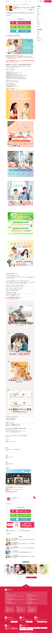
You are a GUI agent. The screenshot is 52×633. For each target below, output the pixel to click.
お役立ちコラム (38, 23)
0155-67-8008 (19, 611)
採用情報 (13, 627)
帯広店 (37, 17)
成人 (18, 1)
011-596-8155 (29, 596)
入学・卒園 (29, 1)
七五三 (26, 1)
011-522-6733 (8, 600)
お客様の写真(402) (39, 40)
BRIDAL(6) (38, 34)
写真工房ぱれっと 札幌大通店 (9, 598)
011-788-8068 (29, 603)
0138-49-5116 (30, 611)
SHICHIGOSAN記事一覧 (26, 530)
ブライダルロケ (22, 629)
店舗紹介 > (20, 577)
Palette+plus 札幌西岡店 (30, 598)
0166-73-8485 (8, 611)
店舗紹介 (6, 627)
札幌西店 (38, 11)
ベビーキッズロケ (29, 629)
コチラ (14, 58)
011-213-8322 (10, 488)
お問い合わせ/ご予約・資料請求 (48, 1)
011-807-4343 (29, 600)
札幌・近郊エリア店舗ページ (11, 530)
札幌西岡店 (38, 14)
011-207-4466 (8, 596)
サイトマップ (6, 628)
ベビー (22, 1)
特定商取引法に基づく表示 (14, 628)
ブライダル (15, 1)
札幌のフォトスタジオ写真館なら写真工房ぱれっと (25, 632)
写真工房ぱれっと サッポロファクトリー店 (10, 594)
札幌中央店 (38, 9)
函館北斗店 (38, 20)
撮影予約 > (31, 577)
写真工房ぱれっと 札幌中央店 (30, 594)
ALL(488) (38, 31)
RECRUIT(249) (38, 37)
